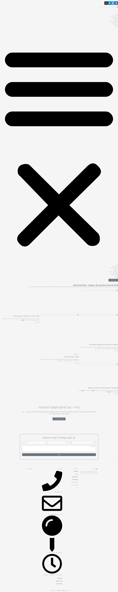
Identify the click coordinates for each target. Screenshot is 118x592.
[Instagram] (106, 3)
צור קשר (116, 25)
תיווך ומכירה (115, 18)
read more (116, 350)
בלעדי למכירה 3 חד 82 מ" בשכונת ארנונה (26, 316)
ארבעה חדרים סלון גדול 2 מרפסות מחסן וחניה (103, 344)
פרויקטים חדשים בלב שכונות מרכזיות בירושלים (103, 388)
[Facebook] (116, 3)
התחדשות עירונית (114, 23)
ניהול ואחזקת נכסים (114, 17)
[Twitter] (113, 3)
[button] (59, 146)
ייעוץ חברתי (115, 19)
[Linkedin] (109, 3)
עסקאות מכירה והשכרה (113, 21)
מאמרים (116, 26)
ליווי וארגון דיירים (114, 22)
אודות (117, 14)
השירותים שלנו (115, 15)
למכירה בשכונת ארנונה (71, 357)
